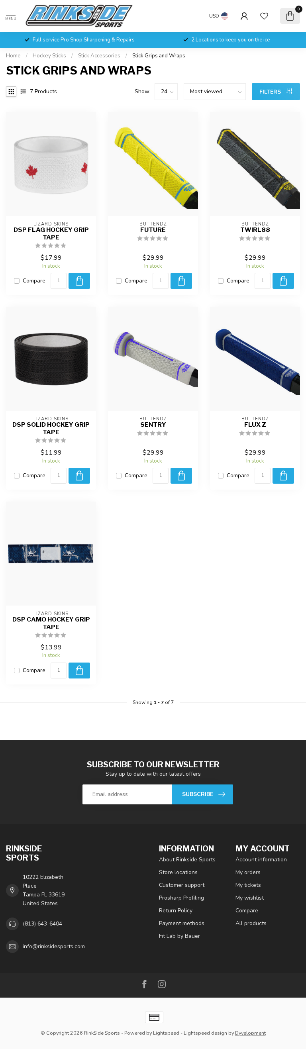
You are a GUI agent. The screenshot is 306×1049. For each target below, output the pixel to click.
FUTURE (153, 229)
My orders (248, 872)
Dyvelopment (250, 1032)
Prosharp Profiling (181, 898)
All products (251, 923)
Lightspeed (166, 1032)
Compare (34, 281)
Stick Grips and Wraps (158, 55)
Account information (261, 859)
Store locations (178, 872)
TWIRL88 (255, 229)
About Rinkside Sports (187, 859)
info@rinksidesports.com (54, 946)
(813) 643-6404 (42, 923)
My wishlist (249, 898)
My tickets (248, 885)
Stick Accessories (99, 55)
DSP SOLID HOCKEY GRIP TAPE (51, 428)
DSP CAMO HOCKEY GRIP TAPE (51, 623)
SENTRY (153, 424)
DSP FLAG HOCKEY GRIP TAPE (51, 233)
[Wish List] (264, 16)
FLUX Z (255, 424)
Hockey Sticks (49, 55)
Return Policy (175, 910)
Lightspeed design (205, 1032)
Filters (270, 92)
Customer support (181, 885)
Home (13, 55)
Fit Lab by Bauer (179, 936)
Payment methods (181, 923)
